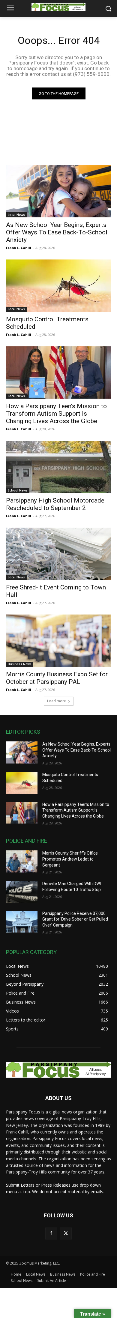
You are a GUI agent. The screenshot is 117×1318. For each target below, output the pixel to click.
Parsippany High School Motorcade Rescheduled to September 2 (55, 504)
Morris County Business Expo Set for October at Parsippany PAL (57, 678)
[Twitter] (66, 1233)
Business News (20, 664)
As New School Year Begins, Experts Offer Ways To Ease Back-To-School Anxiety (56, 232)
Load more (56, 700)
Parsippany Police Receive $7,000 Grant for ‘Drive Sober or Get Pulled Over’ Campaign (75, 919)
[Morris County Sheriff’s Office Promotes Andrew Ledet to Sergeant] (22, 861)
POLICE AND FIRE (26, 841)
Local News (16, 215)
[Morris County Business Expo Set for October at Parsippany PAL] (58, 641)
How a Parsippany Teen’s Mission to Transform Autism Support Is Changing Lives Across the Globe (56, 414)
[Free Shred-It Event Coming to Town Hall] (58, 554)
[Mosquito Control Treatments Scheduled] (58, 285)
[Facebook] (51, 1233)
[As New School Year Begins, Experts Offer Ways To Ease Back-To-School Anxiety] (58, 191)
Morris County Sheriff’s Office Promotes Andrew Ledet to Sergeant (70, 859)
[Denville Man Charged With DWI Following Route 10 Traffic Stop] (22, 892)
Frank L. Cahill (18, 247)
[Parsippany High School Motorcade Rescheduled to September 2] (58, 467)
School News (18, 490)
